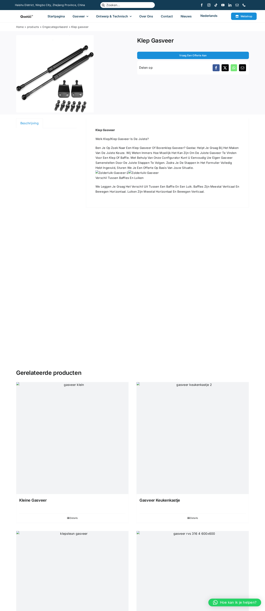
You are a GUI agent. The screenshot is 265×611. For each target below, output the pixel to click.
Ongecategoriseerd (55, 26)
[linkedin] (229, 5)
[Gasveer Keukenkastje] (193, 438)
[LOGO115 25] (26, 16)
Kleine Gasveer (33, 500)
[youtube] (222, 5)
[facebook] (201, 5)
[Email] (242, 67)
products (33, 26)
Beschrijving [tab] (29, 123)
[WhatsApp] (234, 67)
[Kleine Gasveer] (72, 438)
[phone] (244, 5)
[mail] (237, 5)
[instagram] (208, 5)
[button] (234, 602)
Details (74, 518)
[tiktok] (215, 5)
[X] (225, 67)
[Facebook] (216, 67)
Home (20, 26)
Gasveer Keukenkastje (159, 500)
